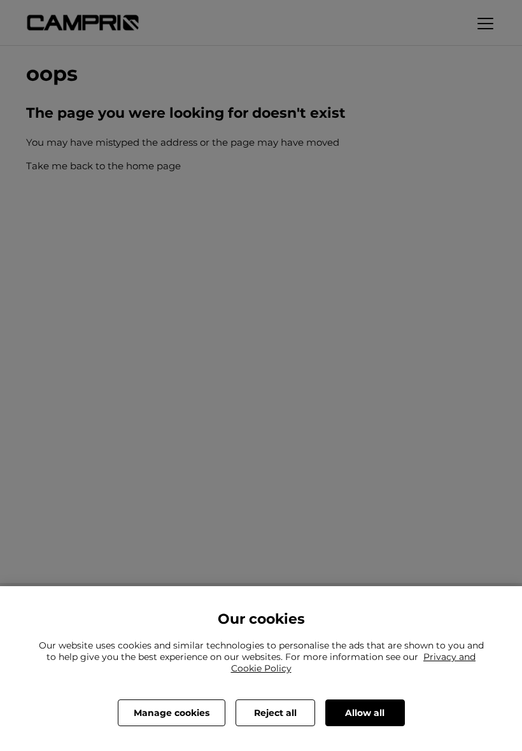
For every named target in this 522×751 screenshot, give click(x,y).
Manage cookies (171, 713)
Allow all (364, 713)
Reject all (275, 713)
